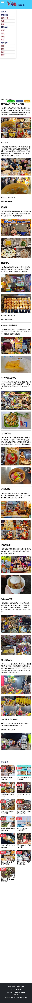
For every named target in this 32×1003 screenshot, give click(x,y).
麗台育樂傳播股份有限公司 (18, 992)
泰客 (2, 46)
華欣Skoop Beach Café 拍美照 (22, 829)
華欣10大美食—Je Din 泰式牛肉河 (8, 880)
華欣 (3, 99)
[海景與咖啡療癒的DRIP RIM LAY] (8, 770)
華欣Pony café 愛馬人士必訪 (24, 846)
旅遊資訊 (4, 15)
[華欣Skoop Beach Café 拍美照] (24, 821)
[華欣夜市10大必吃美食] (24, 787)
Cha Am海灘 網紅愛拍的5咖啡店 (24, 778)
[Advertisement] (16, 76)
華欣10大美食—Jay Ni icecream (8, 846)
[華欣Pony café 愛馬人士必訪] (24, 838)
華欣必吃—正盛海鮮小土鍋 (7, 795)
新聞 (2, 21)
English (18, 989)
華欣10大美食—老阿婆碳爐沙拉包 (23, 863)
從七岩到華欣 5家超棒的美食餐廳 (24, 812)
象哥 (2, 49)
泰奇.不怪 (4, 18)
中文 (12, 989)
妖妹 (2, 52)
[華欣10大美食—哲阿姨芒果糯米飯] (8, 855)
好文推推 (27, 101)
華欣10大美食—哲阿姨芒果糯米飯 (7, 863)
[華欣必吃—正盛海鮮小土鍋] (8, 787)
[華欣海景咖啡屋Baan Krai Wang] (8, 821)
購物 (2, 36)
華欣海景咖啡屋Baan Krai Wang (8, 829)
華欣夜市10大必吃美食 (23, 795)
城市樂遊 (4, 27)
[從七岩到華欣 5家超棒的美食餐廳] (24, 804)
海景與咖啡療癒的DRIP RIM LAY (7, 778)
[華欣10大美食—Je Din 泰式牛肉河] (8, 872)
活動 (2, 24)
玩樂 (2, 30)
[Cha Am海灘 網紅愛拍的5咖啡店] (24, 770)
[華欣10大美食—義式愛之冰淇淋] (8, 804)
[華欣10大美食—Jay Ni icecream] (8, 838)
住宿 (2, 39)
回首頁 (3, 12)
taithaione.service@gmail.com (19, 997)
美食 (2, 33)
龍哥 (2, 55)
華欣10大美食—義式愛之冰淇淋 (7, 812)
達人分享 (4, 43)
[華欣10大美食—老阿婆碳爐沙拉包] (24, 855)
